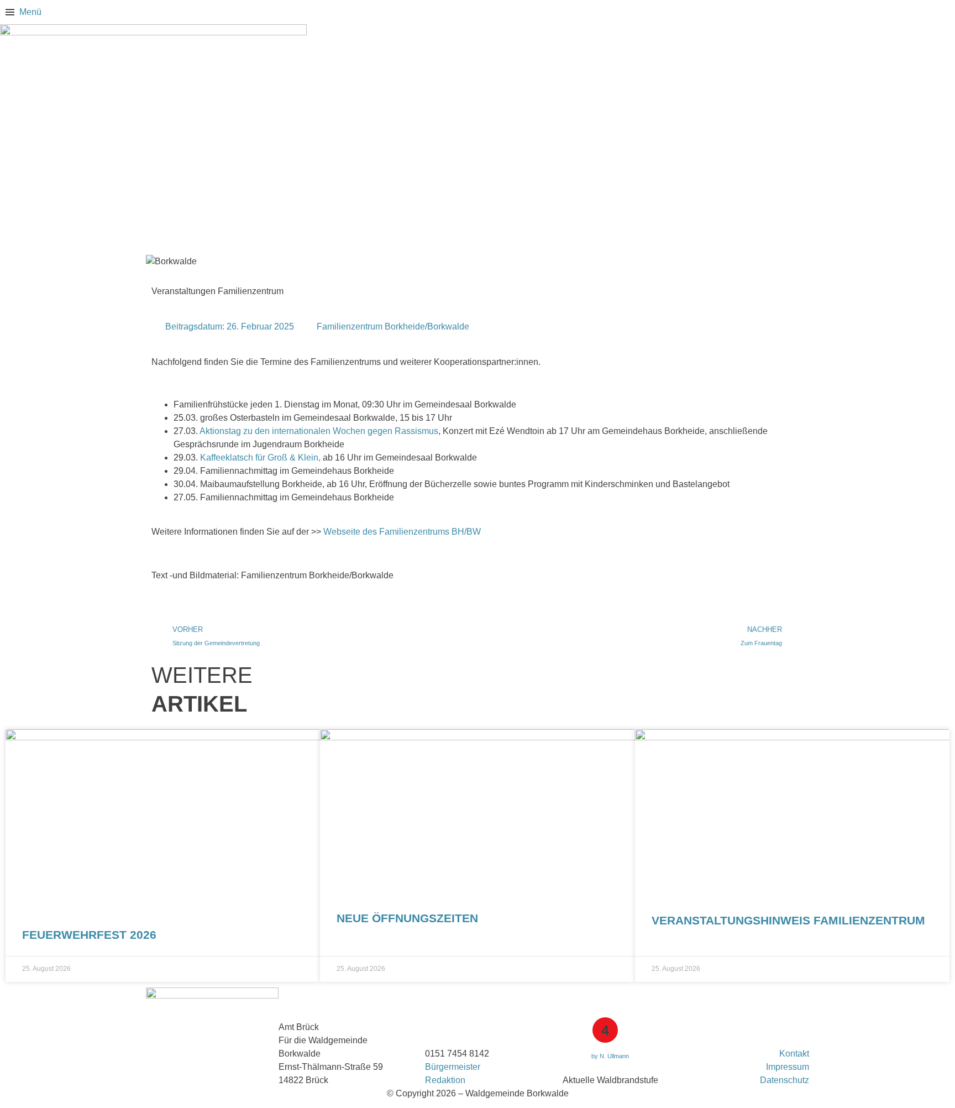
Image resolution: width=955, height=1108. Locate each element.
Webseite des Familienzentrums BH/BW (402, 531)
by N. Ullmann (610, 1056)
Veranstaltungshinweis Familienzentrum (788, 920)
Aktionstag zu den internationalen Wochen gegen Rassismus (319, 431)
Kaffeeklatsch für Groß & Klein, (260, 457)
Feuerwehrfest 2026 (89, 934)
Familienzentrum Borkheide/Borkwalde (393, 326)
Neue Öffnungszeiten (407, 918)
